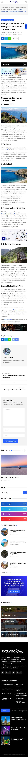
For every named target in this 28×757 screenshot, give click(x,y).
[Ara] (26, 2)
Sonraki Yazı (20, 387)
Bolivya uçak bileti (18, 310)
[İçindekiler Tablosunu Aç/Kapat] (24, 64)
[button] (23, 450)
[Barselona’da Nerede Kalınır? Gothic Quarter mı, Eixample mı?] (5, 720)
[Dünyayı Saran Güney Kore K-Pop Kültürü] (5, 730)
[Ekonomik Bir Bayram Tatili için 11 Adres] (4, 532)
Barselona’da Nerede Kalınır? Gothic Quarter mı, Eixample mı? (18, 719)
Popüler (13, 710)
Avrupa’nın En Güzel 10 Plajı (18, 542)
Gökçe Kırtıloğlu (9, 32)
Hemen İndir (14, 591)
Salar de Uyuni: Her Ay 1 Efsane (10, 477)
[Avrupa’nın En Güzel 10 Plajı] (4, 543)
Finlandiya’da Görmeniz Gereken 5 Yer (15, 390)
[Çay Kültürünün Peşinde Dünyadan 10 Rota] (5, 740)
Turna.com (10, 754)
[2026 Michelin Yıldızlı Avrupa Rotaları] (4, 565)
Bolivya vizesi (8, 319)
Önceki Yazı (7, 373)
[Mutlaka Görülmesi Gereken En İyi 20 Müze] (4, 554)
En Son (5, 710)
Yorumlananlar (22, 711)
